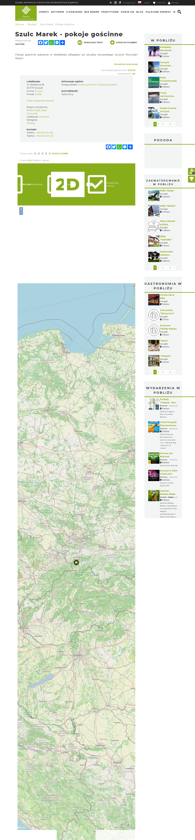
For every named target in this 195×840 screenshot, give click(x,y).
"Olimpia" (165, 356)
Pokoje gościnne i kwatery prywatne (97, 84)
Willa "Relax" (167, 190)
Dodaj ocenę (60, 153)
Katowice (163, 156)
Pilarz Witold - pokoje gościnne (168, 224)
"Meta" (164, 340)
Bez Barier (91, 12)
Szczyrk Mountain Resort (165, 65)
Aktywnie (57, 12)
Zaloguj (175, 3)
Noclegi (31, 123)
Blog (140, 12)
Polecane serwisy (158, 12)
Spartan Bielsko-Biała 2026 (167, 494)
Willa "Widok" (168, 206)
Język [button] (146, 3)
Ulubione (160, 3)
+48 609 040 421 (44, 136)
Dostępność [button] (129, 3)
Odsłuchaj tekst (93, 42)
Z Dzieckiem (74, 12)
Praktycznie (110, 12)
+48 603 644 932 (44, 132)
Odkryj (44, 12)
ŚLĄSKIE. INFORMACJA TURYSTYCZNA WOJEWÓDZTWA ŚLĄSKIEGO (46, 2)
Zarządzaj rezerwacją (126, 64)
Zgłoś (131, 70)
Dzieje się (127, 12)
